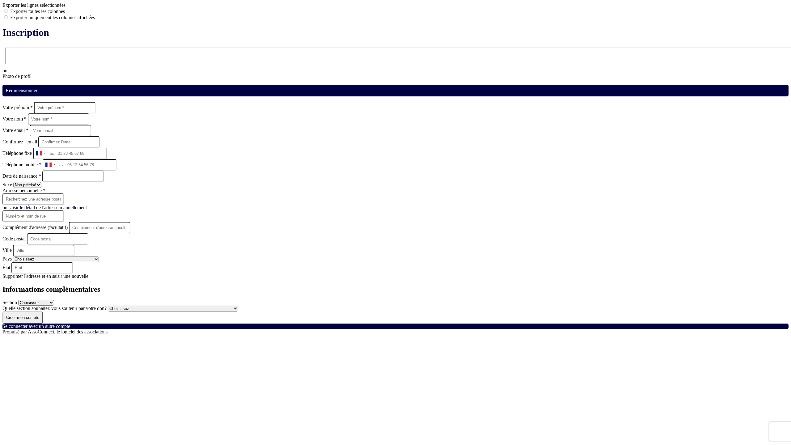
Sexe (7, 184)
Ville (7, 250)
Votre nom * (15, 118)
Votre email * (16, 130)
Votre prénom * (18, 107)
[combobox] (40, 153)
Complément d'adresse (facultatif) (35, 227)
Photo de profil (17, 76)
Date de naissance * (22, 176)
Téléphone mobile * (22, 164)
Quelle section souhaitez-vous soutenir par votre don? (55, 308)
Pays (7, 258)
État (6, 267)
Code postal (14, 238)
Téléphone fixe (17, 153)
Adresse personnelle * (23, 190)
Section (10, 302)
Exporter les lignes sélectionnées (34, 5)
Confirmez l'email (19, 141)
